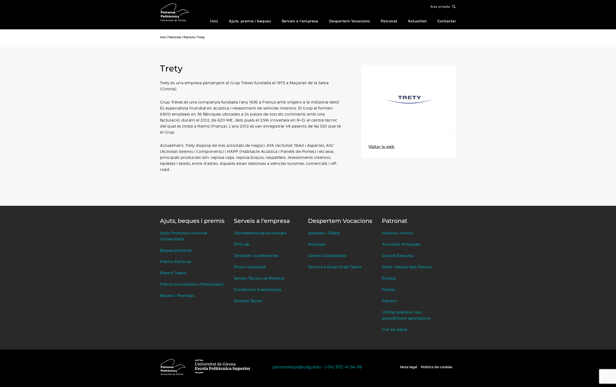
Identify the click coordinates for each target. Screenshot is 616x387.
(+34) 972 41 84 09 (343, 366)
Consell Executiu (398, 255)
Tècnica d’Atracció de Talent (335, 266)
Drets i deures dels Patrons (407, 266)
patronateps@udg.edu (296, 366)
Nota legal (408, 367)
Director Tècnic (248, 300)
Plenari (388, 289)
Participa (316, 244)
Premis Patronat (175, 261)
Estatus (389, 278)
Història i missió (397, 233)
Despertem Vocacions (349, 21)
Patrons (189, 37)
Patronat (389, 21)
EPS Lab (242, 244)
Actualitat (417, 21)
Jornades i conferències (256, 255)
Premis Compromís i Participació (192, 284)
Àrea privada (440, 6)
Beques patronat (176, 250)
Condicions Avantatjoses (258, 289)
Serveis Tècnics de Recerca (259, 278)
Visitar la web (381, 146)
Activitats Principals (401, 244)
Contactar (446, 21)
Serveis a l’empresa (300, 21)
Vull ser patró (394, 329)
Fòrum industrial (250, 266)
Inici (214, 21)
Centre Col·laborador (327, 255)
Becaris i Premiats (177, 295)
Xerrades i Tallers (324, 233)
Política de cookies (436, 367)
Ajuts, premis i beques (250, 21)
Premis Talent (173, 273)
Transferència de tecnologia (260, 233)
